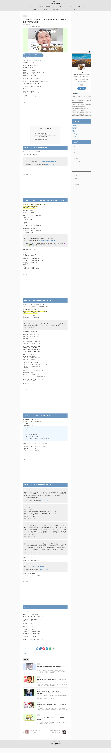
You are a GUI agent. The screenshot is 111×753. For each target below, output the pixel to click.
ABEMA (34, 9)
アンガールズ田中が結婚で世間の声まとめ (41, 139)
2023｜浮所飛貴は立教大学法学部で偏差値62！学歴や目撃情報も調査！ (80, 109)
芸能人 (71, 6)
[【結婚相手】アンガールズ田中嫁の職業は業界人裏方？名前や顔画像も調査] (47, 648)
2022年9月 (74, 136)
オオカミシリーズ (76, 161)
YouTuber (61, 6)
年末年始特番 (55, 9)
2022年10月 (74, 134)
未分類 (65, 9)
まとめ (35, 141)
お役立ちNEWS (55, 3)
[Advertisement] (45, 112)
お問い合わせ (76, 9)
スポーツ (45, 9)
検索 (89, 52)
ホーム (30, 6)
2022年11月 (74, 133)
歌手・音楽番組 (81, 6)
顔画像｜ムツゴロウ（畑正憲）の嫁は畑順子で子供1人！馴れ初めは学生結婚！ (81, 105)
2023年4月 (74, 125)
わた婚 (74, 152)
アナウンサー (75, 158)
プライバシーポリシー (50, 6)
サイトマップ (40, 6)
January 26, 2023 (49, 164)
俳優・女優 (75, 175)
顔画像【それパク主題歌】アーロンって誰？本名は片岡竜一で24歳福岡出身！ (81, 97)
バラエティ (75, 170)
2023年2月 (74, 128)
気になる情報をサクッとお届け (55, 741)
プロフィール (81, 88)
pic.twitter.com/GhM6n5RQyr (46, 240)
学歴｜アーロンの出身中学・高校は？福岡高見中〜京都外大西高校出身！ (81, 101)
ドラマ (74, 167)
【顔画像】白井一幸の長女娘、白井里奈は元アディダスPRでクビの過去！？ (81, 113)
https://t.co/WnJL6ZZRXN (48, 161)
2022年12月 (74, 131)
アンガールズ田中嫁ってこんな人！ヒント (41, 137)
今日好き (74, 172)
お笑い (25, 653)
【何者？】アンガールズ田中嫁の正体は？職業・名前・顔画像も (45, 134)
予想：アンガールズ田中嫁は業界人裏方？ (41, 136)
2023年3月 (74, 127)
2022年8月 (74, 137)
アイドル (74, 155)
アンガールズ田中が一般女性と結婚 (40, 133)
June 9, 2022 (53, 245)
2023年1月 (74, 130)
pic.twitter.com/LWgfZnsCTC (38, 566)
